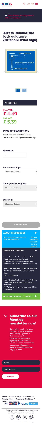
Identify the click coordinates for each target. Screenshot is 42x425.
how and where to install (18, 296)
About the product (14, 233)
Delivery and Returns (10, 401)
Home (7, 13)
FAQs (19, 396)
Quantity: (8, 150)
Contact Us (27, 396)
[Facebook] (12, 417)
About (11, 396)
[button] (5, 70)
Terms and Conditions (24, 399)
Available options (13, 250)
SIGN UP (10, 376)
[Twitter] (18, 417)
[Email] (25, 417)
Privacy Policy (7, 399)
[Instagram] (31, 417)
